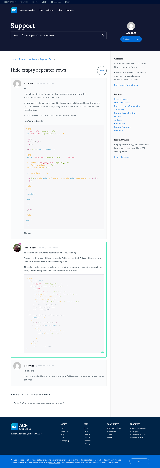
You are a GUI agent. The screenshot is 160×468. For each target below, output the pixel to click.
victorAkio (29, 83)
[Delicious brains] (67, 2)
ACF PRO (118, 116)
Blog (60, 10)
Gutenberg (119, 109)
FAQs (86, 431)
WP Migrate (135, 431)
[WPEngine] (10, 2)
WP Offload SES (136, 437)
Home (13, 59)
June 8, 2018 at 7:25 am (46, 83)
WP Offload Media (137, 434)
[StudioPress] (56, 2)
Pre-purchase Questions (125, 113)
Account (63, 437)
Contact (87, 437)
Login (137, 39)
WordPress (111, 431)
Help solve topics (122, 157)
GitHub (109, 434)
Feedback (118, 130)
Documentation (27, 10)
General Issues (121, 99)
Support (70, 10)
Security (87, 443)
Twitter (110, 437)
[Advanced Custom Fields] (13, 10)
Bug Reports (120, 123)
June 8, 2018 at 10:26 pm (49, 248)
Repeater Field (46, 59)
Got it (139, 461)
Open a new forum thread (126, 85)
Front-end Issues (122, 102)
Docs (86, 428)
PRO (41, 10)
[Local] (35, 2)
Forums (22, 59)
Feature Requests (122, 127)
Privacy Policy (55, 462)
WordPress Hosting (138, 428)
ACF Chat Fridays (114, 428)
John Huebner (30, 247)
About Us (64, 431)
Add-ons (50, 10)
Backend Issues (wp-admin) (127, 106)
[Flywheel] (24, 2)
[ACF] (44, 2)
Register (126, 39)
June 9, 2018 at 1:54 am (46, 366)
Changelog (64, 440)
